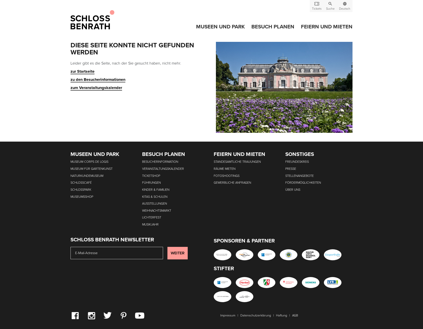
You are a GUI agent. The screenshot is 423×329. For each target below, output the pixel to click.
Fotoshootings (226, 176)
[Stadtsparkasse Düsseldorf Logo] (288, 282)
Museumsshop (81, 197)
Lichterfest (151, 217)
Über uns (292, 190)
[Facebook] (75, 315)
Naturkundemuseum (86, 176)
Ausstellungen (154, 203)
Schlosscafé (81, 183)
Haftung (281, 315)
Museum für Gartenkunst (91, 169)
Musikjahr (150, 224)
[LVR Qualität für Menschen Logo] (332, 282)
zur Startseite (82, 71)
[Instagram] (91, 315)
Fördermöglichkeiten (303, 183)
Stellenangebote (299, 176)
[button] (330, 6)
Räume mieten (225, 169)
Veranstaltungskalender (163, 169)
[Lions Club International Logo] (288, 254)
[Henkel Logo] (244, 282)
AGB (295, 315)
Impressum (227, 315)
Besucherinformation (160, 162)
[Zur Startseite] (92, 20)
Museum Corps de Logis (89, 162)
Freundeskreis (297, 162)
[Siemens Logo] (310, 282)
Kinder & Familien (155, 190)
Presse (290, 169)
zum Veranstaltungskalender (96, 87)
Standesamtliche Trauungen (237, 162)
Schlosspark (80, 190)
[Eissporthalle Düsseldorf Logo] (332, 254)
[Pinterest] (123, 315)
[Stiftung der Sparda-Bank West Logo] (244, 254)
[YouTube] (139, 315)
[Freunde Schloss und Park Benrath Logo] (244, 296)
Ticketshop (151, 176)
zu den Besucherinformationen (97, 79)
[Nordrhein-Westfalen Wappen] (266, 282)
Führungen (151, 183)
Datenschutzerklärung (255, 315)
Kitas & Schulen (154, 197)
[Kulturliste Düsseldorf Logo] (310, 254)
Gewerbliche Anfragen (232, 183)
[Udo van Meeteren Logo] (222, 296)
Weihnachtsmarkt (156, 211)
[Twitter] (107, 315)
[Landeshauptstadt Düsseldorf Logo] (266, 254)
